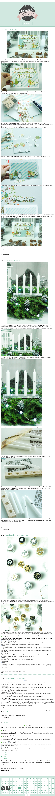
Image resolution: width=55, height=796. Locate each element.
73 (50, 785)
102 (25, 790)
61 (16, 785)
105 (33, 790)
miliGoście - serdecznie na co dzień (27, 13)
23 (16, 781)
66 (30, 785)
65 (28, 785)
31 (39, 781)
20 (8, 781)
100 (19, 790)
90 (44, 788)
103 (28, 790)
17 (53, 778)
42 (16, 783)
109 (44, 790)
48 (33, 783)
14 (44, 778)
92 (50, 788)
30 (36, 781)
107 (39, 790)
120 (22, 792)
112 (53, 790)
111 (50, 790)
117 (14, 792)
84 (28, 788)
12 (39, 778)
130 (50, 792)
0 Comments (5, 254)
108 (42, 790)
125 (36, 792)
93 (53, 788)
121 (25, 792)
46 (28, 783)
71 (44, 785)
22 (14, 781)
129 (47, 792)
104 (31, 790)
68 (36, 785)
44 (22, 783)
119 (19, 792)
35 (50, 781)
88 (39, 788)
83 (25, 788)
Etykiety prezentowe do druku (15, 678)
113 (3, 792)
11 (36, 778)
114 (5, 792)
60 (14, 785)
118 (17, 792)
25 (22, 781)
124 (33, 792)
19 (5, 781)
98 (14, 790)
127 (42, 792)
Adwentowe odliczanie (12, 260)
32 (41, 781)
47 (30, 783)
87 (36, 788)
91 (47, 788)
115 (8, 792)
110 (47, 790)
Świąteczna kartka (10, 29)
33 (44, 781)
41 (13, 783)
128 (44, 792)
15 (47, 778)
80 (16, 788)
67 (33, 785)
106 (36, 790)
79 (14, 788)
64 (25, 785)
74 (53, 785)
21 (11, 781)
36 (53, 781)
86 (33, 788)
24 (19, 781)
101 (22, 790)
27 (28, 781)
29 (33, 781)
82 (22, 788)
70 (41, 785)
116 (11, 792)
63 (22, 785)
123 (31, 792)
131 (53, 792)
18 (2, 781)
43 (19, 783)
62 (19, 785)
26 (25, 781)
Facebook (8, 788)
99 (16, 790)
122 (28, 792)
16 (50, 778)
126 (39, 792)
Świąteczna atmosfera (11, 723)
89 (42, 788)
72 (47, 785)
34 (47, 781)
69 (39, 785)
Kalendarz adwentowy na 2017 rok (16, 535)
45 (25, 783)
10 (33, 778)
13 (41, 778)
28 (30, 781)
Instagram (3, 788)
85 (30, 788)
